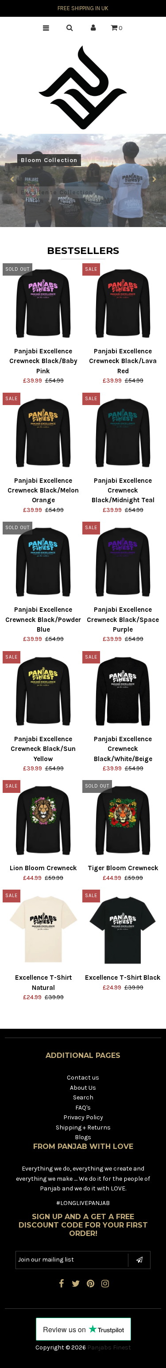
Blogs (83, 1137)
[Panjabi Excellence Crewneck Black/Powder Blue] (43, 562)
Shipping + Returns (83, 1127)
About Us (83, 1087)
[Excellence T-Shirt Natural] (43, 930)
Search (83, 1097)
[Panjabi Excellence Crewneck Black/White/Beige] (123, 691)
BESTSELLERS (83, 251)
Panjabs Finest (109, 1347)
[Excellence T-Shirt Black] (123, 930)
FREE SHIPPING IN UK (83, 8)
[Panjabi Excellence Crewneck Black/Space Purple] (123, 562)
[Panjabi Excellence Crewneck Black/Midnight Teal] (123, 433)
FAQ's (83, 1107)
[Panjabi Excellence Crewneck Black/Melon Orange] (43, 433)
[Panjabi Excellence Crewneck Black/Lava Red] (123, 303)
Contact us (83, 1077)
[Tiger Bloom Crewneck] (123, 820)
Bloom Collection (49, 160)
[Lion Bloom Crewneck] (43, 820)
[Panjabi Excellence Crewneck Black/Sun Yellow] (43, 691)
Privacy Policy (83, 1117)
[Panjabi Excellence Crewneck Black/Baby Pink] (43, 303)
